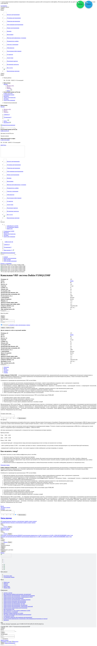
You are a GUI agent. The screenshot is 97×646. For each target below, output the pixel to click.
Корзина (6, 122)
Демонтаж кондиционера (13, 21)
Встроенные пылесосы (13, 64)
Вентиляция (10, 34)
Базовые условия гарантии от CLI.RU (13, 613)
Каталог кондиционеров (13, 14)
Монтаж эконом (5, 529)
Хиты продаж (6, 518)
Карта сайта (7, 586)
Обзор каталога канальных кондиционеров (15, 601)
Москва (6, 84)
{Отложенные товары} (13, 227)
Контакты (6, 96)
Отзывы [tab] (6, 372)
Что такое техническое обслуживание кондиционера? (17, 614)
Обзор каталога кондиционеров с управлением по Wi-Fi (18, 597)
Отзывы (3, 508)
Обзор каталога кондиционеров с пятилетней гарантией (18, 606)
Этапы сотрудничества (9, 97)
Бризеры (9, 31)
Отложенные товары (9, 577)
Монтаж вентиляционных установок (16, 37)
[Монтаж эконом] (5, 528)
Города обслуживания (9, 100)
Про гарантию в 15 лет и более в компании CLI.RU (17, 610)
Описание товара (5, 465)
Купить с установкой (6, 263)
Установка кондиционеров (14, 18)
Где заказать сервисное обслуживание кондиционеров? (18, 617)
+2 (7, 418)
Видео (2, 506)
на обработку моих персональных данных (19, 325)
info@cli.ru (3, 145)
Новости (6, 583)
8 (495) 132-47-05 (8, 93)
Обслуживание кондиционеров (15, 24)
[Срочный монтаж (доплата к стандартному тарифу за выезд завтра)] (19, 521)
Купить (2, 316)
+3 (10, 418)
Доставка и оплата (5, 507)
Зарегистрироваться (10, 643)
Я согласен (16, 325)
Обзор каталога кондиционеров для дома (14, 603)
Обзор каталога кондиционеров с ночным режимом (17, 599)
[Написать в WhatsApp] (80, 4)
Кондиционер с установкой (11, 611)
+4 (14, 418)
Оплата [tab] (5, 371)
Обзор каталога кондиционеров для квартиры (15, 605)
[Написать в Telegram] (88, 4)
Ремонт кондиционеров (13, 28)
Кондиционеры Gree (9, 609)
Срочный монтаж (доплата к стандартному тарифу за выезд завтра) (18, 522)
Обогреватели (10, 47)
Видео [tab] (5, 368)
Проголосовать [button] (22, 418)
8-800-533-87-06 (5, 130)
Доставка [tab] (6, 369)
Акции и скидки (8, 592)
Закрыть (3, 327)
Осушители (10, 54)
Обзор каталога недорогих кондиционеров (15, 602)
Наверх (2, 552)
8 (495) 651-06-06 (5, 140)
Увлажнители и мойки (13, 41)
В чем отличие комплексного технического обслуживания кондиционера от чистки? (26, 618)
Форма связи (7, 587)
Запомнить (5, 638)
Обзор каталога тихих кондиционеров (13, 598)
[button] (10, 527)
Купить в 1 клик (10, 327)
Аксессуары (10, 57)
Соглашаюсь (4, 5)
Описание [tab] (6, 367)
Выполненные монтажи (13, 71)
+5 (17, 418)
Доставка (6, 98)
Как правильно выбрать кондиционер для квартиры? (17, 594)
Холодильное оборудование (14, 51)
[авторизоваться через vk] (15, 641)
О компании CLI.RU (9, 94)
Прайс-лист (10, 228)
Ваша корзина (8, 250)
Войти (2, 643)
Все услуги (10, 67)
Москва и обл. (10, 85)
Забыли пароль (4, 640)
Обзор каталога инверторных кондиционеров (15, 607)
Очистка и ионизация (12, 44)
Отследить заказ (8, 575)
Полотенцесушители (12, 61)
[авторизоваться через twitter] (9, 641)
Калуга (8, 87)
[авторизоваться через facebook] (4, 641)
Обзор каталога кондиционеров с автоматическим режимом (19, 595)
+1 (3, 418)
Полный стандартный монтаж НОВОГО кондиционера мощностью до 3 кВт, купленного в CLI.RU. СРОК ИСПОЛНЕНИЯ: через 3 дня (36, 536)
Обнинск (9, 88)
